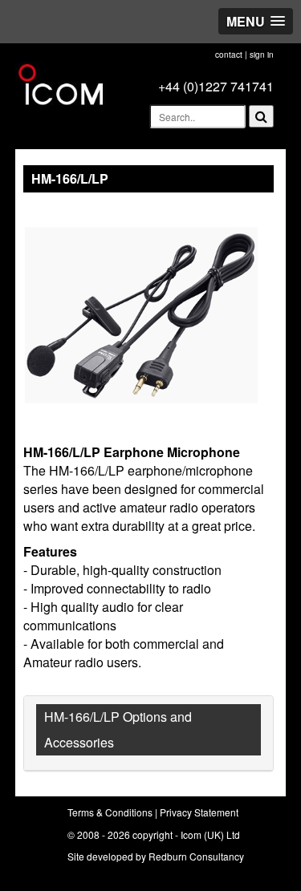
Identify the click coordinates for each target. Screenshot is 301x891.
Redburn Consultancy (196, 856)
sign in (262, 54)
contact (228, 54)
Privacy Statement (199, 812)
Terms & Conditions (110, 812)
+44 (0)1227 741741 (216, 86)
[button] (255, 21)
